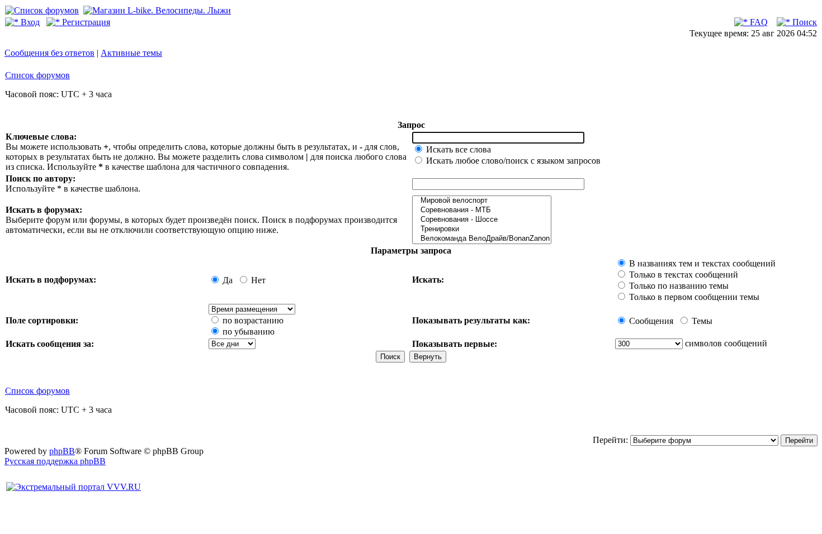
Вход (29, 22)
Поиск (803, 22)
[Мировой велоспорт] (482, 201)
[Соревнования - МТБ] (482, 210)
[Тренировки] (482, 229)
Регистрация (85, 22)
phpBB (62, 451)
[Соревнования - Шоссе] (482, 220)
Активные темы (131, 53)
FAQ (758, 22)
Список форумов (37, 75)
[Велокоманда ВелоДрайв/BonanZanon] (482, 239)
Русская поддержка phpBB (55, 461)
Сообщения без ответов (49, 53)
